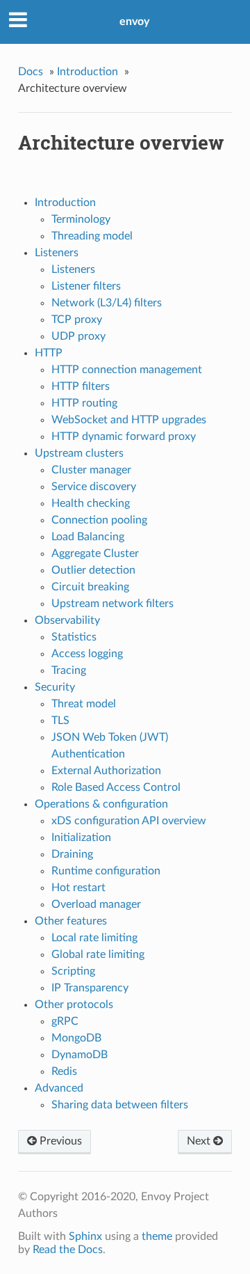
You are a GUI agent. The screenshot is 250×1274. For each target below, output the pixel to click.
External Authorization (106, 770)
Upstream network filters (112, 603)
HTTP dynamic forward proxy (123, 436)
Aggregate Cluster (95, 553)
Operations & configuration (101, 804)
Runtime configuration (105, 870)
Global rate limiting (97, 954)
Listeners (56, 252)
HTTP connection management (126, 369)
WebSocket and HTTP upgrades (128, 419)
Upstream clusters (79, 453)
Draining (72, 854)
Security (55, 687)
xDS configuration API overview (128, 820)
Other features (71, 921)
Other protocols (74, 1004)
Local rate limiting (94, 937)
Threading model (92, 236)
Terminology (80, 219)
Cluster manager (91, 469)
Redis (64, 1071)
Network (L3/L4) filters (106, 302)
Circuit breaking (90, 586)
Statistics (74, 637)
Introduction (87, 71)
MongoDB (76, 1038)
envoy (134, 21)
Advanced (59, 1088)
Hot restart (78, 887)
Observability (67, 620)
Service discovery (93, 486)
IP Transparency (89, 987)
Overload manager (96, 904)
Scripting (73, 971)
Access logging (87, 653)
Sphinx (85, 1236)
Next (200, 1141)
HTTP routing (84, 403)
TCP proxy (76, 319)
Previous (59, 1141)
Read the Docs (68, 1249)
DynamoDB (79, 1054)
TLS (60, 720)
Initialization (81, 837)
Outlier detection (93, 570)
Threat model (83, 703)
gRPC (64, 1021)
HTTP (48, 353)
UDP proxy (78, 336)
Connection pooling (99, 520)
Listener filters (86, 286)
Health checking (90, 503)
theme (157, 1236)
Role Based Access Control (116, 787)
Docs (30, 71)
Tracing (68, 670)
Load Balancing (87, 536)
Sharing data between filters (119, 1104)
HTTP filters (80, 386)
